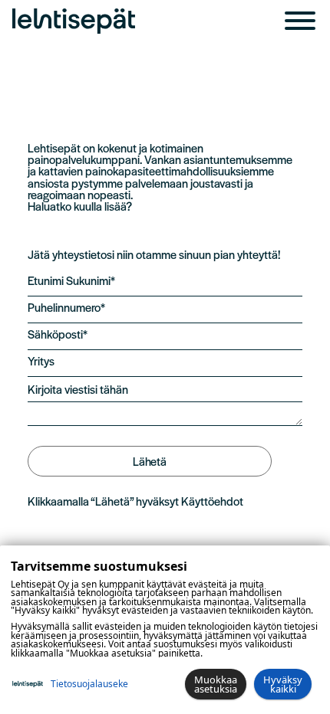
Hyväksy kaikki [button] (282, 684)
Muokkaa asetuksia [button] (215, 684)
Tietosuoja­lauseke (89, 684)
